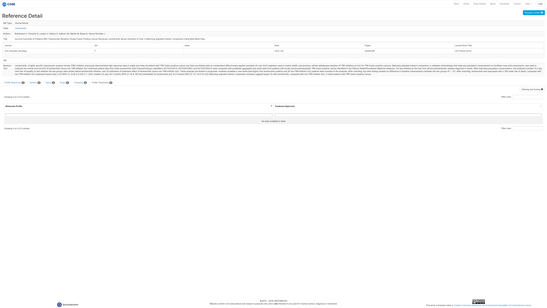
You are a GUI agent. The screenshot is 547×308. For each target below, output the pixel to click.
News (456, 3)
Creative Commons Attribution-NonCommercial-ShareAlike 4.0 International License (492, 305)
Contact (517, 3)
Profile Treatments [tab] (101, 82)
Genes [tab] (49, 82)
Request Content (533, 12)
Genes (466, 3)
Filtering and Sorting (531, 89)
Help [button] (527, 3)
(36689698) (20, 28)
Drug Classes (479, 3)
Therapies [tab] (80, 82)
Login (540, 3)
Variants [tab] (34, 82)
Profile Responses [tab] (14, 82)
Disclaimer (504, 3)
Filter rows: (506, 97)
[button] (271, 106)
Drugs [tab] (64, 82)
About (493, 3)
